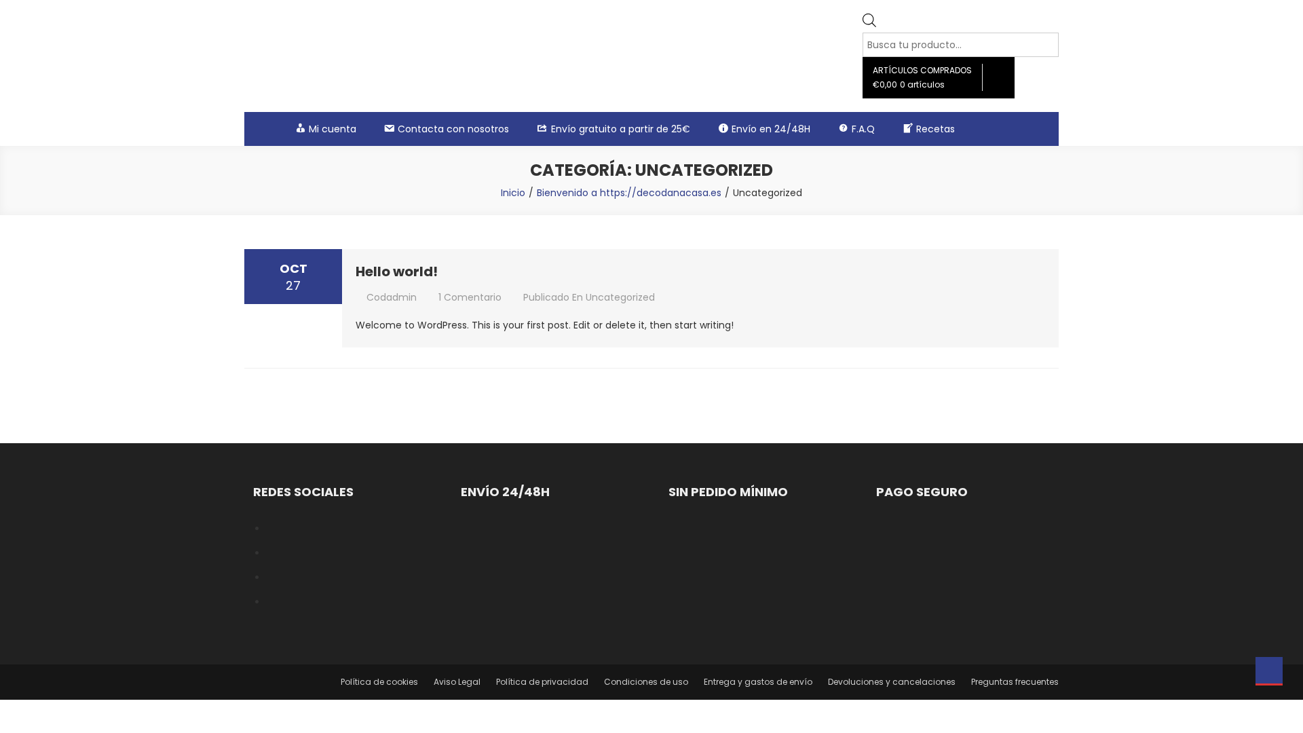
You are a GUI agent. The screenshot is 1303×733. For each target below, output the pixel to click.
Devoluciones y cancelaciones (892, 682)
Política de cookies (379, 682)
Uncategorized (620, 297)
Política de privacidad (542, 682)
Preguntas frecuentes (1015, 682)
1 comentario (470, 297)
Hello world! (397, 271)
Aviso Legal (457, 682)
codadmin (391, 297)
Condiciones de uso (646, 682)
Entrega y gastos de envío (758, 682)
